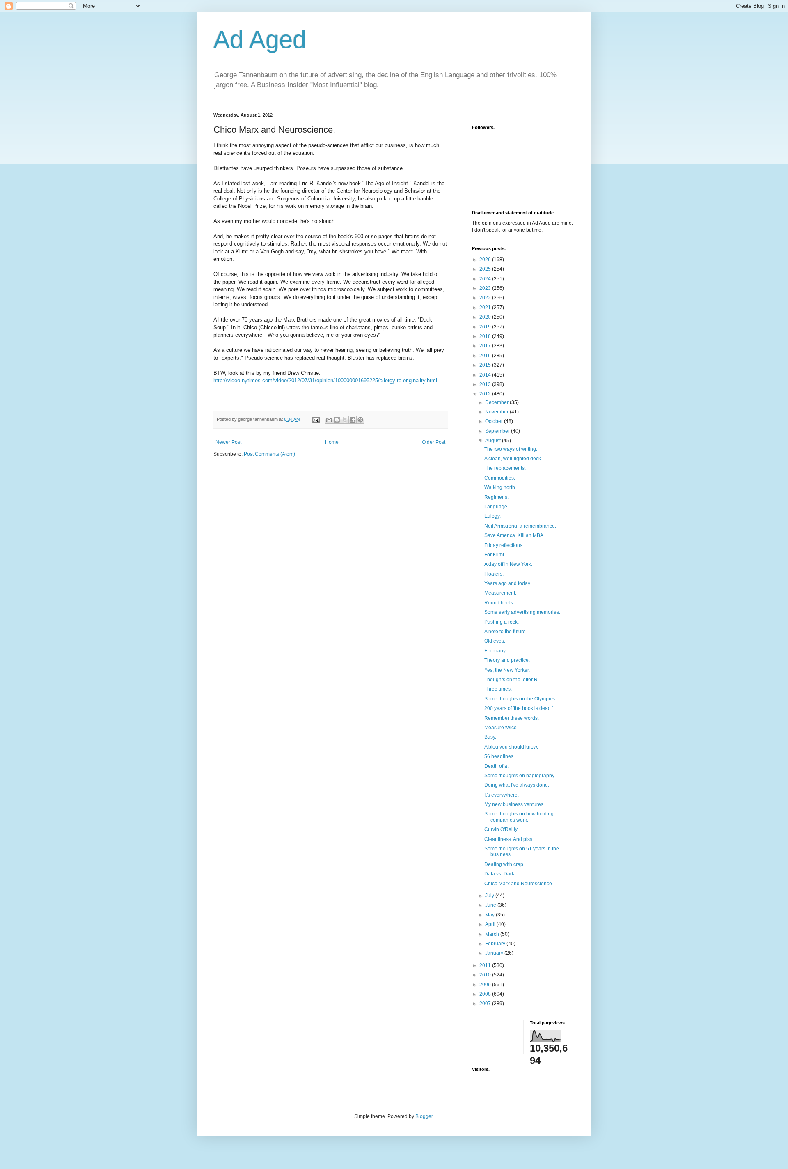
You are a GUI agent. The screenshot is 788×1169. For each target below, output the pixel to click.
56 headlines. (499, 756)
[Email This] (329, 420)
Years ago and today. (507, 583)
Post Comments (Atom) (269, 454)
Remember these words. (511, 718)
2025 (485, 269)
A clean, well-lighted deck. (513, 459)
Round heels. (499, 603)
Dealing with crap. (504, 864)
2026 (485, 259)
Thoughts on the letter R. (511, 679)
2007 (485, 1003)
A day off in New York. (508, 564)
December (497, 402)
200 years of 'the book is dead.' (518, 708)
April (491, 924)
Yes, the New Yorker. (507, 670)
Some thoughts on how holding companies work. (519, 816)
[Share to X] (345, 420)
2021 (485, 307)
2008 (485, 994)
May (490, 915)
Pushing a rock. (501, 622)
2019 (485, 327)
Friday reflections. (504, 545)
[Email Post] (315, 419)
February (495, 943)
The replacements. (505, 468)
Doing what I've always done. (516, 785)
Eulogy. (492, 516)
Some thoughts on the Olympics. (520, 699)
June (491, 905)
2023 (485, 288)
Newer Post (228, 442)
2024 (485, 279)
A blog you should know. (511, 747)
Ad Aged (259, 39)
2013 (485, 384)
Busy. (490, 737)
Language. (496, 507)
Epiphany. (495, 651)
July (490, 895)
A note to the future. (505, 631)
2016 (485, 355)
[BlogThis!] (337, 420)
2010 (485, 975)
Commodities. (499, 478)
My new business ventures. (514, 804)
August (493, 440)
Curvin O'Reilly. (501, 829)
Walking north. (500, 487)
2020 (485, 317)
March (492, 934)
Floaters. (494, 574)
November (497, 412)
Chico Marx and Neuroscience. (518, 884)
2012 (485, 394)
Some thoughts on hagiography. (519, 776)
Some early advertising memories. (522, 612)
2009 (485, 985)
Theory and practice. (507, 660)
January (494, 953)
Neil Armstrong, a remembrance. (520, 526)
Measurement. (500, 593)
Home (332, 442)
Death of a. (496, 766)
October (494, 421)
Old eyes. (494, 641)
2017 (485, 346)
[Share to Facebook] (352, 420)
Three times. (498, 689)
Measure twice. (501, 727)
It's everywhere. (501, 795)
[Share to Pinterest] (360, 420)
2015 (485, 365)
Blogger (424, 1116)
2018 (485, 336)
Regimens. (496, 497)
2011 (485, 965)
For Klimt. (494, 555)
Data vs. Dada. (500, 874)
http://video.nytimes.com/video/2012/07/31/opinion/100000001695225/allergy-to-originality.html (325, 380)
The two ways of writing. (510, 449)
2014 (485, 375)
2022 (485, 298)
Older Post (433, 442)
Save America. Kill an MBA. (514, 535)
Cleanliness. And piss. (509, 839)
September (498, 431)
